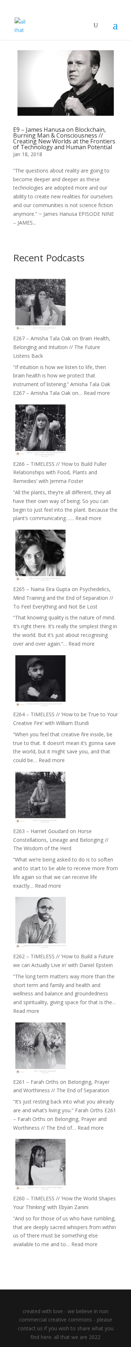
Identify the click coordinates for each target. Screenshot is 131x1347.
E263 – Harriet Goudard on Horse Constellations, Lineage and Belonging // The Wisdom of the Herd (60, 840)
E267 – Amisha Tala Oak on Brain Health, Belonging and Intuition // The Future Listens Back (61, 347)
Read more (97, 392)
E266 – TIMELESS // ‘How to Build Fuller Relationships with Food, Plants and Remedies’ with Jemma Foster (60, 472)
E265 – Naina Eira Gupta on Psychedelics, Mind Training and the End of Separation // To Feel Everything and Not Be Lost (63, 598)
